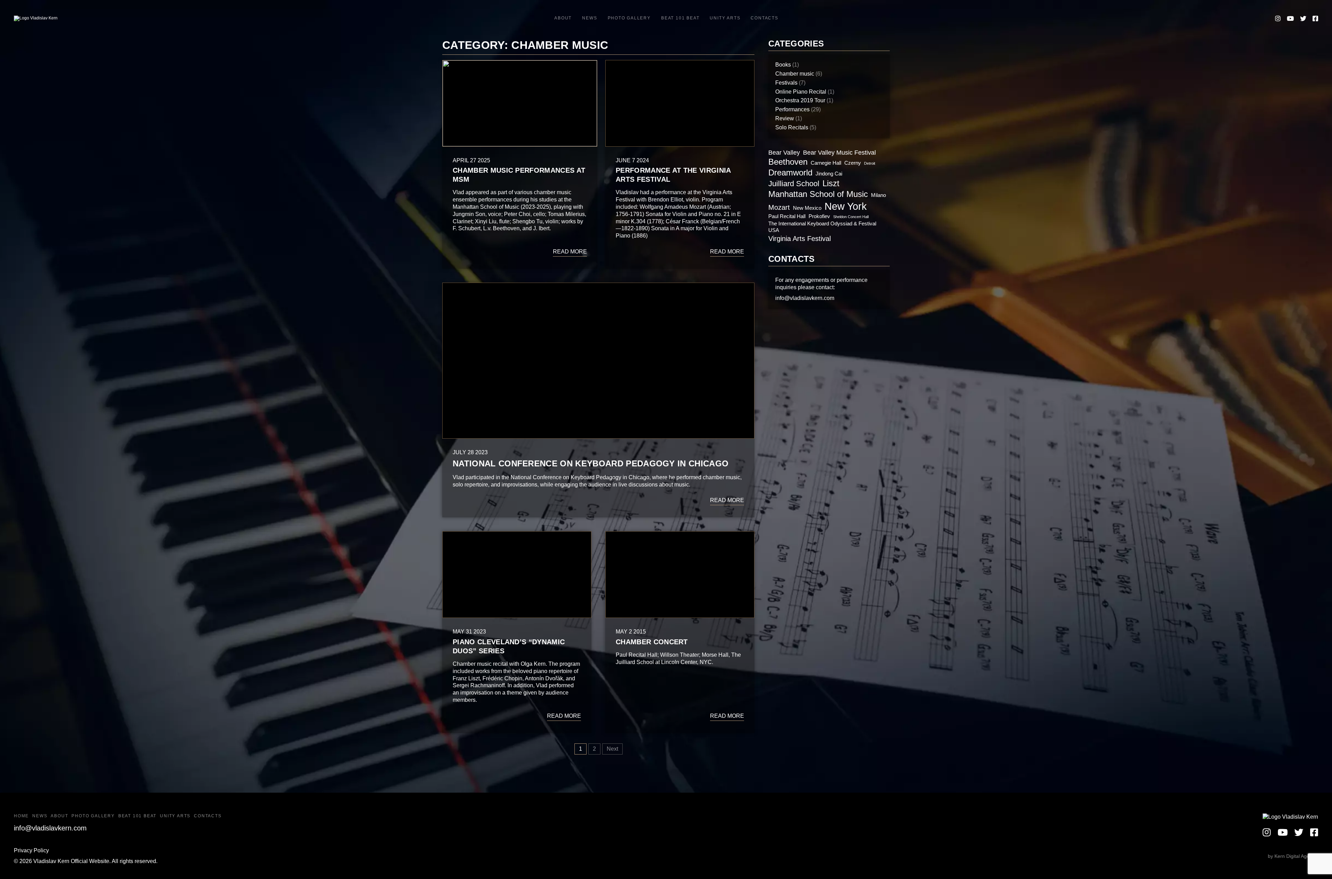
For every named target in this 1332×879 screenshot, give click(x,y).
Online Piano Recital (800, 92)
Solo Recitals (791, 127)
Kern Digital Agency (1295, 856)
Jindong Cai (829, 173)
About (563, 18)
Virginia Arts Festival (799, 238)
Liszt (830, 183)
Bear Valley (784, 152)
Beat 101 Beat (680, 18)
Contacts (764, 18)
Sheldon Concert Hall (851, 217)
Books (783, 65)
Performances (792, 109)
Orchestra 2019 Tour (800, 100)
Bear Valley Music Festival (839, 152)
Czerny (852, 163)
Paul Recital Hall (786, 216)
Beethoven (788, 161)
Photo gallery (629, 18)
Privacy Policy (31, 850)
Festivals (786, 83)
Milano (878, 195)
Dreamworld (790, 172)
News (589, 18)
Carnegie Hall (826, 163)
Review (784, 118)
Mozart (779, 207)
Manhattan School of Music (818, 194)
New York (846, 206)
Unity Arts (725, 18)
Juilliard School (793, 183)
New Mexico (807, 208)
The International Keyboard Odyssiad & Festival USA (822, 227)
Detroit (869, 163)
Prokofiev (819, 216)
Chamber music (794, 74)
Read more (570, 252)
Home (21, 815)
